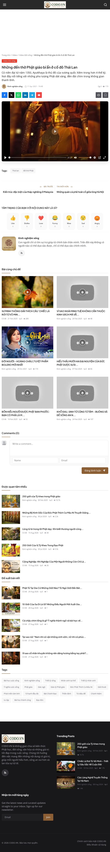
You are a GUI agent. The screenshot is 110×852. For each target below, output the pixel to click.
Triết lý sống (50, 680)
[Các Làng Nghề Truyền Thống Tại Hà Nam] (66, 782)
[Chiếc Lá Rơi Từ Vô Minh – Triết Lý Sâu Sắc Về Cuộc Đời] (66, 766)
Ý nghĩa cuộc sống (11, 687)
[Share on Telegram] (32, 95)
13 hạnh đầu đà (31, 693)
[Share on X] (11, 95)
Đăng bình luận (93, 470)
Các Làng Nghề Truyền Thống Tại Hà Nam (92, 779)
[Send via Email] (39, 95)
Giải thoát (102, 687)
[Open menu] (4, 4)
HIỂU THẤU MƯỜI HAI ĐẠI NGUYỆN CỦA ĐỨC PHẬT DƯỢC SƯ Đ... (81, 363)
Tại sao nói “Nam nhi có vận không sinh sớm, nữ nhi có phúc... (54, 636)
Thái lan (15, 170)
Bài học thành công (22, 700)
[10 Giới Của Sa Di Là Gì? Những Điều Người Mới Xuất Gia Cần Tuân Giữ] (11, 609)
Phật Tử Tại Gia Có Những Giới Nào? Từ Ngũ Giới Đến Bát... (52, 588)
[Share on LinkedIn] (25, 95)
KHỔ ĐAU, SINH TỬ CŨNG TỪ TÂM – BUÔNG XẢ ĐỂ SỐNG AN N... (82, 413)
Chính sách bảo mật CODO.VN (91, 841)
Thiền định (66, 693)
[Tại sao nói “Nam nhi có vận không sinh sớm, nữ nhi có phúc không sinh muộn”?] (11, 641)
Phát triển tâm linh (12, 693)
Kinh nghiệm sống (28, 238)
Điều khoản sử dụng (96, 844)
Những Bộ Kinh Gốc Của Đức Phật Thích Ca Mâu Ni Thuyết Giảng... (56, 512)
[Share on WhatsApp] (18, 95)
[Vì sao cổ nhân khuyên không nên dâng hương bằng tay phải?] (11, 658)
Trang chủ (6, 55)
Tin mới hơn (63, 186)
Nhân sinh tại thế (68, 680)
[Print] (98, 95)
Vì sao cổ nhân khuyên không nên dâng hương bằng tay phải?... (55, 653)
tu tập (6, 700)
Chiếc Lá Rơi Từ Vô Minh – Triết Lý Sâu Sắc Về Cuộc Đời (92, 763)
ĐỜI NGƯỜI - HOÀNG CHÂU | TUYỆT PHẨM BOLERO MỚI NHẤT (25, 363)
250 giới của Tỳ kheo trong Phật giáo (41, 496)
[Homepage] (55, 4)
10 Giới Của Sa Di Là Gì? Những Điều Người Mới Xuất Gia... (52, 604)
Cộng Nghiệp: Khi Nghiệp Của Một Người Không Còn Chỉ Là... (54, 561)
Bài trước (48, 186)
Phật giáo (28, 687)
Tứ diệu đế (81, 693)
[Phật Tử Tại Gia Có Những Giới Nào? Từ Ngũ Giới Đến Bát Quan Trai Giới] (11, 592)
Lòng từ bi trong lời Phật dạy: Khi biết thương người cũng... (52, 529)
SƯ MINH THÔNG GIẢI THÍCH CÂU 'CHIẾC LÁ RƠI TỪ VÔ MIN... (26, 313)
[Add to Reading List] (105, 95)
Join (48, 817)
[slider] (37, 157)
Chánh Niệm (96, 693)
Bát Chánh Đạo (50, 693)
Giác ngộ (41, 687)
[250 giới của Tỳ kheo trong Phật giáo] (11, 501)
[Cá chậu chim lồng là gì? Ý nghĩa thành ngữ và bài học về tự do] (11, 625)
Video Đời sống (25, 55)
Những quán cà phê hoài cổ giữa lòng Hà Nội (80, 191)
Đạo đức (39, 700)
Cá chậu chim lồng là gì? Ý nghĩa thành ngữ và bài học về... (52, 620)
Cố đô (4, 318)
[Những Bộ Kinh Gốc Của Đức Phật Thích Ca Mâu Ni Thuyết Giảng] (11, 517)
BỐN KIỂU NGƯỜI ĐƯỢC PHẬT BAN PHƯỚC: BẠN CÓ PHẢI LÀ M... (26, 413)
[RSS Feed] (21, 253)
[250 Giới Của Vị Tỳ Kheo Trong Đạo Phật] (11, 550)
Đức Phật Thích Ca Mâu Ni (81, 687)
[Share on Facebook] (4, 95)
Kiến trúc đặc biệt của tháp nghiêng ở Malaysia (28, 191)
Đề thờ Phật (28, 170)
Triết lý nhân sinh (88, 680)
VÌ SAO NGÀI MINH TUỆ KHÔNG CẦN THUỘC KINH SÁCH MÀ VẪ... (81, 313)
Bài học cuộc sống (11, 680)
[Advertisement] (55, 32)
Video (14, 55)
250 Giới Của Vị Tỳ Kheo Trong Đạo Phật (42, 545)
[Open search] (105, 4)
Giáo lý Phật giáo (58, 687)
